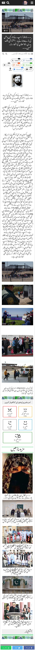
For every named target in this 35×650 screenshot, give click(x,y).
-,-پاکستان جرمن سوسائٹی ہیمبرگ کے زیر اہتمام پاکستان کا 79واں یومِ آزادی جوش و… (17, 521)
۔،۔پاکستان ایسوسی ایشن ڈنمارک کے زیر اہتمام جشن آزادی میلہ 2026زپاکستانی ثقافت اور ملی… (17, 597)
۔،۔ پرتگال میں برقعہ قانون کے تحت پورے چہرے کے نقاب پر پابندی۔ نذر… (17, 496)
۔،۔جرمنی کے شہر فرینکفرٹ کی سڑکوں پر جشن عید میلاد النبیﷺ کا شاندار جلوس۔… (17, 571)
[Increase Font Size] (6, 54)
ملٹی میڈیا (24, 393)
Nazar (29, 54)
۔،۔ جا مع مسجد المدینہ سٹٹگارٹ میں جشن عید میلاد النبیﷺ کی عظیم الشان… (17, 546)
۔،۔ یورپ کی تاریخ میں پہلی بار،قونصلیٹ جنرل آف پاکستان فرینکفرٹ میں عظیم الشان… (17, 624)
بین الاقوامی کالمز (11, 390)
